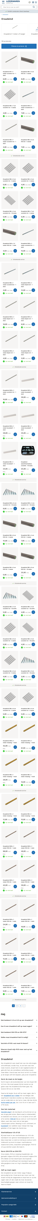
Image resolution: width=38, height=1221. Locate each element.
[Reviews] (29, 2)
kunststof (4, 1126)
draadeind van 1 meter (12, 1095)
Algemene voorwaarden (25, 1219)
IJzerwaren (5, 14)
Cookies (14, 1219)
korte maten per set (8, 1102)
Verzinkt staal (6, 1112)
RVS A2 (12, 1119)
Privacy (8, 1219)
